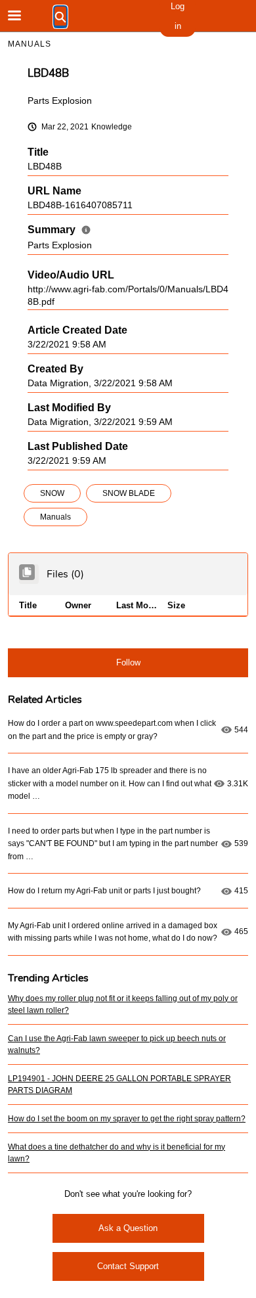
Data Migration (58, 383)
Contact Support (128, 1266)
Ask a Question (128, 1228)
